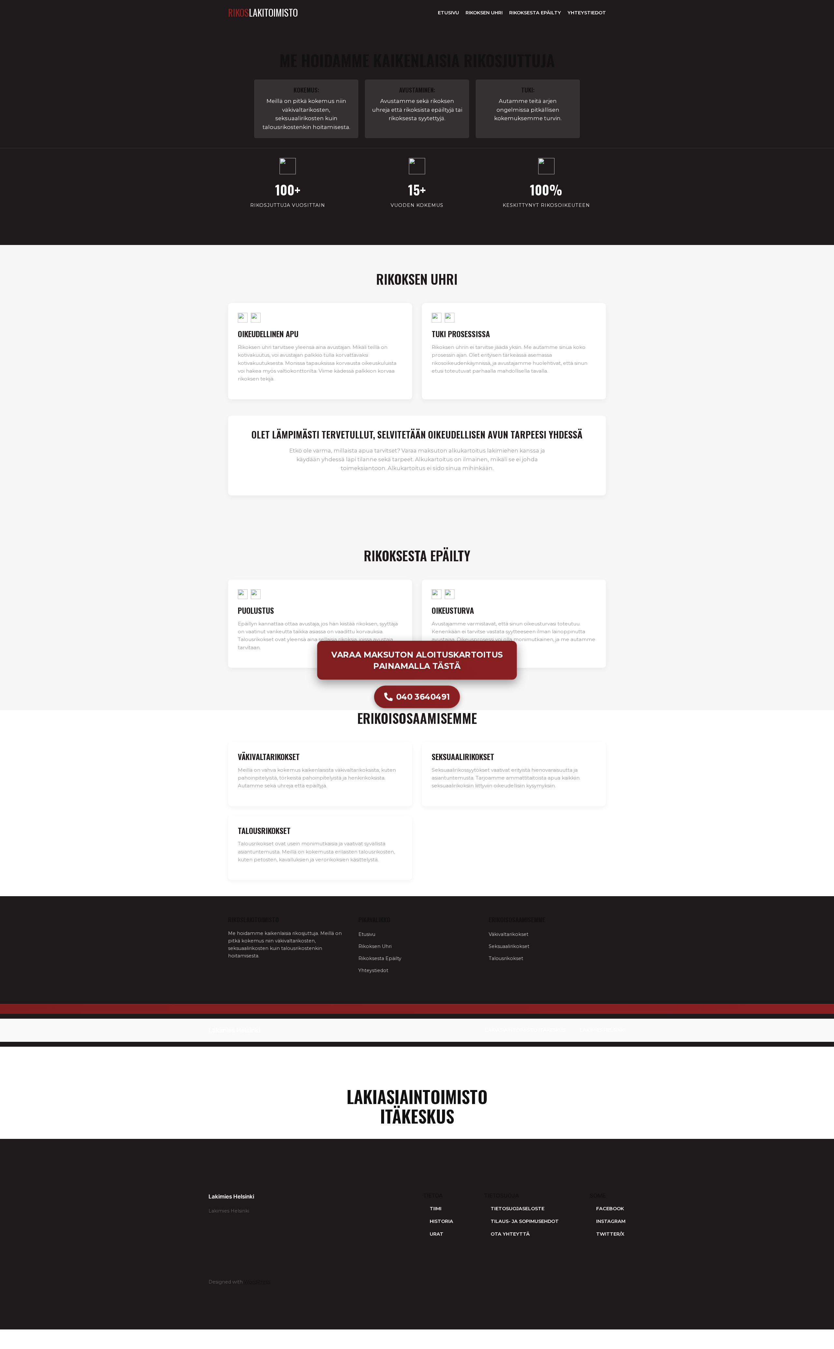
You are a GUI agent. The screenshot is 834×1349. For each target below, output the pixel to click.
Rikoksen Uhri (484, 13)
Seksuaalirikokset (509, 946)
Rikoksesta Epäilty (535, 13)
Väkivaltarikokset (508, 934)
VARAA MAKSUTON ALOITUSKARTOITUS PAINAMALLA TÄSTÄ (417, 660)
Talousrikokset (506, 958)
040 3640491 (423, 696)
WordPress (257, 1282)
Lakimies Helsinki (234, 1030)
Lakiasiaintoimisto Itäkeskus (525, 1030)
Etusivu (448, 13)
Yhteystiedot (587, 13)
